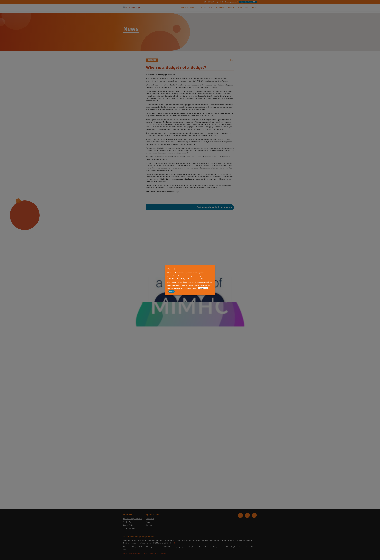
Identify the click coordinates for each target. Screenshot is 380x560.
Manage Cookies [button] (202, 288)
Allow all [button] (171, 291)
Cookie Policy (191, 288)
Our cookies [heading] (172, 269)
